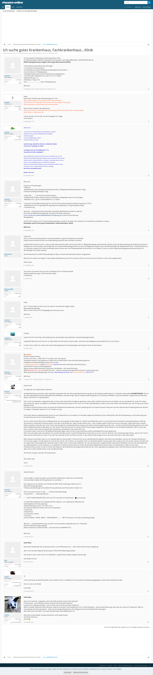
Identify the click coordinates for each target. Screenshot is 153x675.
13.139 (19, 108)
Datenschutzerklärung (141, 665)
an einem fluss (17, 139)
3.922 (20, 138)
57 (20, 294)
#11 (148, 536)
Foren (8, 7)
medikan (7, 338)
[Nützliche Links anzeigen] (148, 44)
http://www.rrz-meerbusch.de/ (34, 112)
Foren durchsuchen (9, 11)
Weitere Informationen (80, 672)
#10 (148, 466)
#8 (148, 348)
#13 (148, 591)
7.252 (20, 620)
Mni (6, 560)
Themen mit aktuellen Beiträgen (26, 11)
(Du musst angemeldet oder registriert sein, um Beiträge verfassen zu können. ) (127, 627)
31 (20, 81)
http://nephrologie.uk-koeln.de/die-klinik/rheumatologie (42, 100)
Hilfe (115, 665)
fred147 (44, 53)
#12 (148, 562)
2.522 (20, 566)
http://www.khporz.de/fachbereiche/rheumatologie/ (41, 104)
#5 (148, 265)
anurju (7, 615)
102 (20, 584)
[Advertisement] (76, 29)
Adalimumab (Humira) (32, 364)
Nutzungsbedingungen (125, 665)
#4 (148, 230)
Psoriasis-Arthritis (79, 372)
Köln (20, 109)
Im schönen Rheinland (15, 622)
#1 (148, 89)
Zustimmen (67, 672)
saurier (7, 132)
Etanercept (49, 364)
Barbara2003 (9, 289)
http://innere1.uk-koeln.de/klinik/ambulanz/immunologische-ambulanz (47, 102)
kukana (7, 102)
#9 (148, 379)
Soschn (7, 391)
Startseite (102, 665)
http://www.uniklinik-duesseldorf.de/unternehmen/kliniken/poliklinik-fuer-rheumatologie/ (54, 110)
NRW (20, 83)
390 (20, 397)
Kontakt (109, 665)
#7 (148, 317)
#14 (148, 622)
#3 (148, 175)
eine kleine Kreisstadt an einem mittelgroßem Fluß (13, 401)
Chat (13, 7)
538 (20, 343)
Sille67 (7, 577)
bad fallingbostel (17, 585)
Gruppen (19, 7)
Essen (19, 296)
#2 (148, 121)
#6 (148, 278)
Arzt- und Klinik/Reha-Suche (24, 53)
